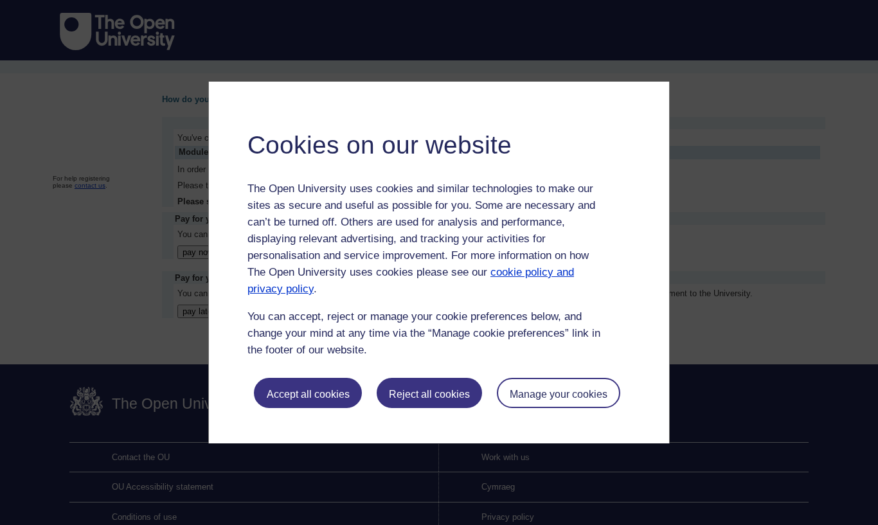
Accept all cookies (308, 394)
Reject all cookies (429, 394)
